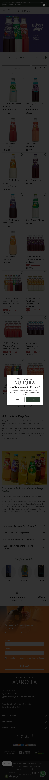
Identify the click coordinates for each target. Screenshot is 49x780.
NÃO (17, 400)
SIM (33, 400)
